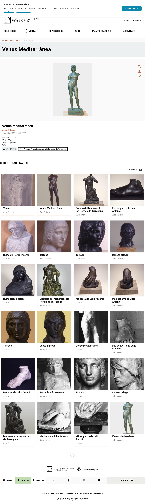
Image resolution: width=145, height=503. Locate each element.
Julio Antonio (8, 212)
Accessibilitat (72, 493)
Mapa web (84, 493)
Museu (126, 20)
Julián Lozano (45, 259)
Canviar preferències (23, 12)
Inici (6, 40)
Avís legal (45, 493)
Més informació (9, 12)
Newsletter (136, 20)
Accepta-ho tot (131, 8)
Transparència (95, 493)
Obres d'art (14, 40)
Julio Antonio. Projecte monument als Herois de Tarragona (43, 149)
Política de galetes (58, 493)
